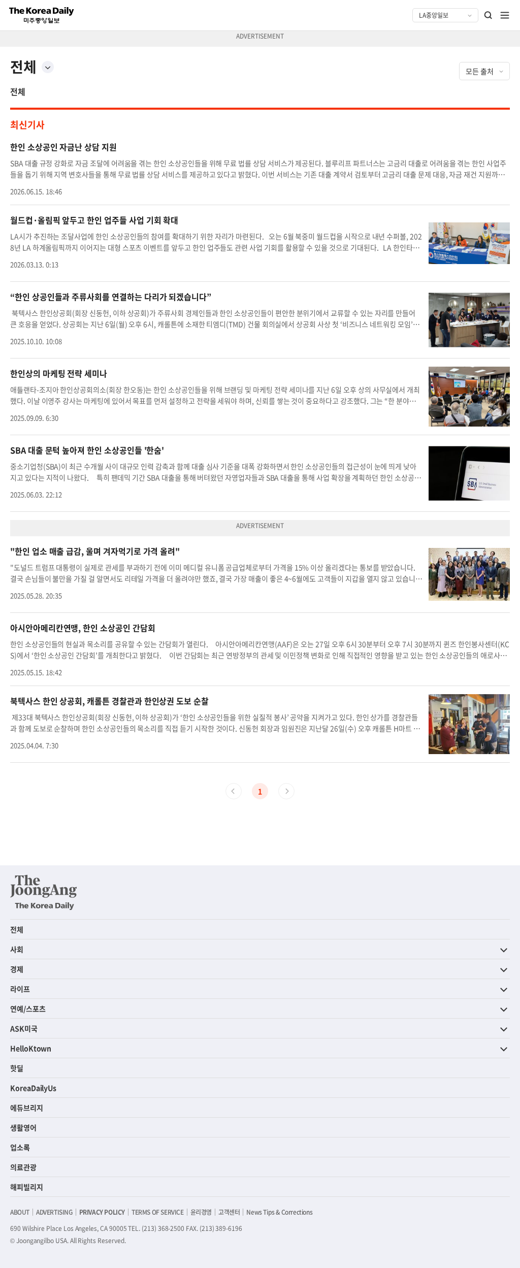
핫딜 (16, 1068)
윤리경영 (201, 1212)
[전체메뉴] (505, 15)
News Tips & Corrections (279, 1212)
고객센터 (229, 1212)
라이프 (20, 989)
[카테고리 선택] (48, 67)
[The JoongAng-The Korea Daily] (43, 892)
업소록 (20, 1147)
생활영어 (23, 1127)
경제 (16, 969)
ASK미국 (24, 1028)
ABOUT (19, 1212)
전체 (17, 91)
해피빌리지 (26, 1187)
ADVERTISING (54, 1212)
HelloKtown (30, 1048)
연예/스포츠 (28, 1008)
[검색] (488, 15)
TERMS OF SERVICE (158, 1212)
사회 (16, 949)
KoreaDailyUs (33, 1088)
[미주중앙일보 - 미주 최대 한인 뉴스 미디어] (41, 15)
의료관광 (23, 1167)
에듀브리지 (26, 1107)
